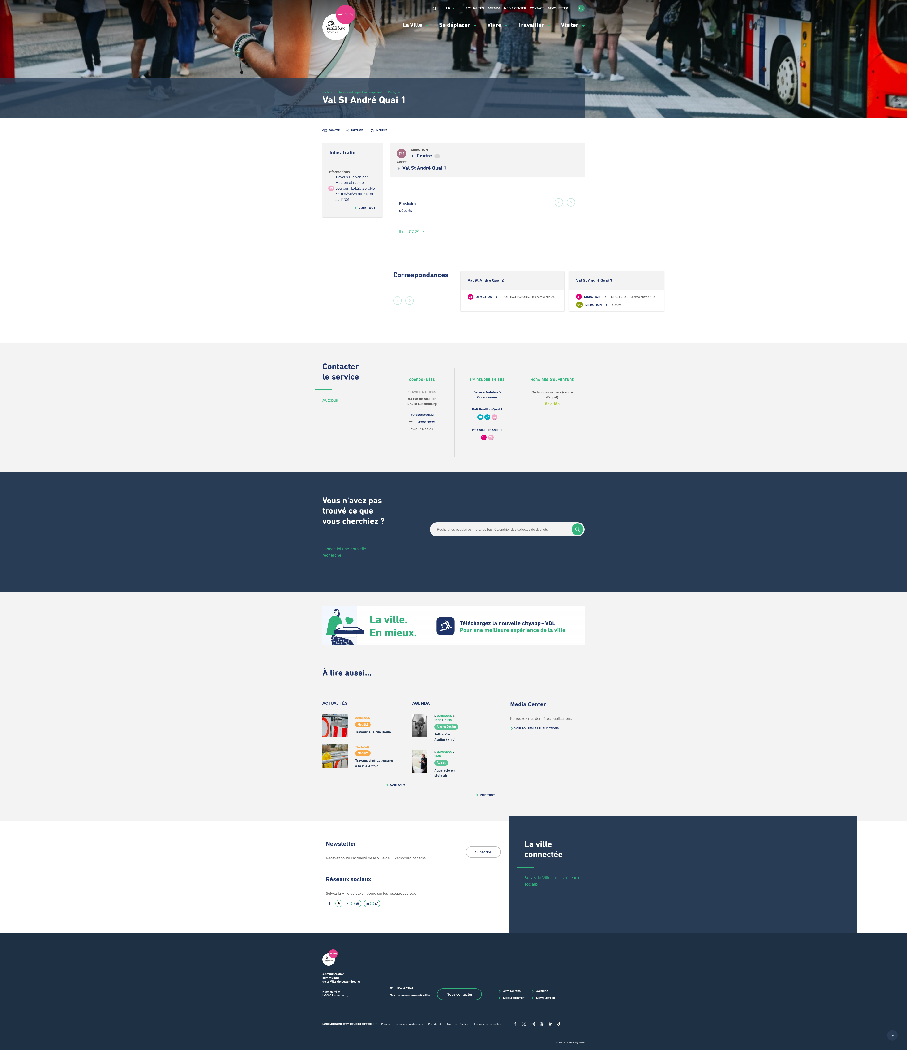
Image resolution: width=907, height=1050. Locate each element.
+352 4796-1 (404, 988)
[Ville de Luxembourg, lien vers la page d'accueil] (338, 39)
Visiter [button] (570, 25)
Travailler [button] (531, 25)
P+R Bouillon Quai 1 (487, 409)
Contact (537, 8)
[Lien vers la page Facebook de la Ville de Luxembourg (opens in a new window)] (329, 903)
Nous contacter (459, 994)
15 (483, 437)
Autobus (330, 400)
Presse (385, 1023)
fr (448, 8)
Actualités (475, 8)
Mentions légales (457, 1023)
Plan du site (435, 1023)
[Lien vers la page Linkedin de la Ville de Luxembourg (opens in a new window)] (367, 903)
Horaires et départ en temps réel (360, 92)
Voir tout (367, 207)
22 (487, 417)
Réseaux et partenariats (409, 1023)
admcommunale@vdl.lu (414, 995)
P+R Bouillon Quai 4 (487, 430)
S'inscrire (483, 852)
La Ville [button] (413, 25)
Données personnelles (487, 1023)
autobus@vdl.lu (422, 414)
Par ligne (394, 92)
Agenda (494, 8)
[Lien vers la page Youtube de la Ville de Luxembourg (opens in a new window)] (357, 903)
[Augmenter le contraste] (434, 8)
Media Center (515, 8)
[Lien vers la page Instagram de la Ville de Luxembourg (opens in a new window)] (348, 903)
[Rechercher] (577, 529)
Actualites (512, 991)
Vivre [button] (495, 25)
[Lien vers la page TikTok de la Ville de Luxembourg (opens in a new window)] (376, 903)
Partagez (357, 130)
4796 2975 (426, 422)
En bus (327, 92)
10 (480, 417)
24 (494, 417)
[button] (581, 8)
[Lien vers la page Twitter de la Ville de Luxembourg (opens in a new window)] (338, 903)
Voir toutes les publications (536, 728)
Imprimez (381, 130)
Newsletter (558, 8)
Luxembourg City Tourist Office (347, 1023)
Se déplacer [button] (455, 25)
